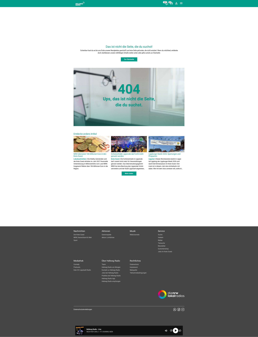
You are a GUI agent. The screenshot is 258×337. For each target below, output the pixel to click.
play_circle (175, 330)
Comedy (76, 264)
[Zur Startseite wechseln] (80, 3)
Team (104, 264)
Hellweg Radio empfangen (111, 281)
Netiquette (133, 270)
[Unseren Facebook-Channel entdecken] (178, 309)
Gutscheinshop (163, 249)
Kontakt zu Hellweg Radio (111, 270)
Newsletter (161, 246)
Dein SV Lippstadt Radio (82, 270)
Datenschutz (134, 264)
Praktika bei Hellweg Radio (111, 276)
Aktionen (106, 231)
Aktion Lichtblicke (108, 237)
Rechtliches (135, 261)
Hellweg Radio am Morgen (111, 267)
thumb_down (171, 330)
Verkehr (160, 237)
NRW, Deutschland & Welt (83, 237)
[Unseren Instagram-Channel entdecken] (182, 309)
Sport (75, 240)
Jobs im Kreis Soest (165, 252)
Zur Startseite (129, 59)
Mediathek (78, 261)
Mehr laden (129, 173)
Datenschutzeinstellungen (83, 309)
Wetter (160, 240)
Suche (160, 235)
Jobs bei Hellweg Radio (110, 273)
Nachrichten (79, 231)
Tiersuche (161, 243)
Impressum (134, 267)
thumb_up (180, 330)
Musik (133, 231)
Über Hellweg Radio (111, 261)
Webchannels (134, 235)
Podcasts (77, 267)
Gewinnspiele (106, 235)
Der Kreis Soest (79, 235)
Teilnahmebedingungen (138, 273)
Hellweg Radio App (108, 278)
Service (161, 231)
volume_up (166, 330)
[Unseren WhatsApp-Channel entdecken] (174, 309)
